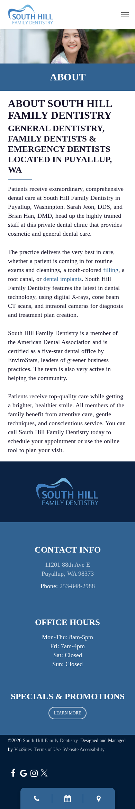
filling (110, 269)
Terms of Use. (48, 749)
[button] (125, 14)
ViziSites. (23, 749)
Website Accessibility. (84, 749)
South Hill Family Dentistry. (51, 740)
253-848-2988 (77, 586)
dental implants (62, 278)
